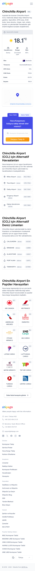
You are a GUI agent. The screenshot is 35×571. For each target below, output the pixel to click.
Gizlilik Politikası (8, 517)
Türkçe (20, 557)
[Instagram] (15, 436)
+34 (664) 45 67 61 (11, 427)
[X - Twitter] (7, 436)
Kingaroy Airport (12, 196)
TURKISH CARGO (9, 385)
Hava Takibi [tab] (13, 115)
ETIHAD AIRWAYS (9, 339)
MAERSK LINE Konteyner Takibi (13, 539)
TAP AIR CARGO (25, 370)
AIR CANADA (9, 308)
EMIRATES (25, 322)
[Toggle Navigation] (31, 4)
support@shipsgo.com (11, 431)
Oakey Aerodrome (13, 204)
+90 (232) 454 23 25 (11, 419)
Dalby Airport (11, 189)
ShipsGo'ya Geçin (8, 491)
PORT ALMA (11, 260)
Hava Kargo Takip (8, 451)
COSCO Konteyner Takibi (11, 549)
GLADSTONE (11, 254)
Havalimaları (6, 473)
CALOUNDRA (11, 241)
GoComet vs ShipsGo (10, 488)
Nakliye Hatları (7, 466)
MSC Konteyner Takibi (10, 535)
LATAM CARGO (9, 354)
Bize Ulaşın (6, 505)
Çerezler (5, 523)
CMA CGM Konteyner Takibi (12, 542)
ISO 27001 (6, 527)
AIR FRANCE (25, 308)
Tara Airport (11, 183)
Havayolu (5, 476)
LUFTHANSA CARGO (25, 355)
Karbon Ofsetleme (8, 454)
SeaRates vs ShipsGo (9, 485)
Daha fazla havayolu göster (16, 395)
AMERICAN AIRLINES (9, 323)
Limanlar (5, 463)
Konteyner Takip (8, 444)
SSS (3, 498)
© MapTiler (13, 104)
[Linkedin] (3, 436)
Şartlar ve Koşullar (8, 513)
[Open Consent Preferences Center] (13, 557)
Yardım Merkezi (7, 501)
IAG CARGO (25, 338)
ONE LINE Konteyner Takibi (11, 552)
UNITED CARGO (25, 384)
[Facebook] (11, 436)
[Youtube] (20, 436)
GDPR (4, 520)
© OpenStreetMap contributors (23, 104)
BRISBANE (10, 248)
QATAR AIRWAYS (9, 370)
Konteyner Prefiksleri (9, 469)
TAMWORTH (11, 267)
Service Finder (7, 447)
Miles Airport (11, 177)
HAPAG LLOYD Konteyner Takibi (13, 545)
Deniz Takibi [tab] (25, 115)
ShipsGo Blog (7, 495)
